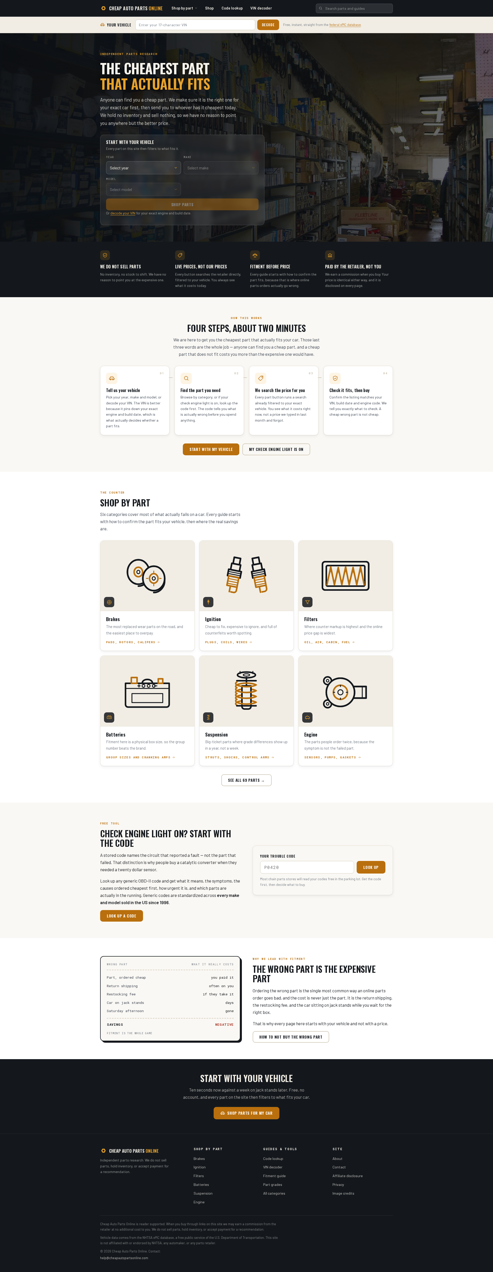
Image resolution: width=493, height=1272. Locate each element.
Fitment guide (274, 1176)
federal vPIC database (345, 25)
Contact (339, 1167)
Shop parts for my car (249, 1113)
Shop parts (182, 204)
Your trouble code (278, 856)
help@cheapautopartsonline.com (124, 1258)
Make (188, 157)
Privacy (338, 1184)
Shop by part (182, 8)
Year (110, 157)
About (338, 1158)
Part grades (272, 1184)
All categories (274, 1193)
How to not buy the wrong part (291, 1037)
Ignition (200, 1167)
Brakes (199, 1158)
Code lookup (232, 8)
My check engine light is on (276, 449)
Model (111, 179)
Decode (268, 24)
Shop (209, 8)
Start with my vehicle (211, 449)
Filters (199, 1176)
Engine (199, 1202)
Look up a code (121, 916)
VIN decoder (261, 8)
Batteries (201, 1184)
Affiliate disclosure (348, 1176)
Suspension (203, 1193)
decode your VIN (122, 213)
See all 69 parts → (246, 780)
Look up (371, 867)
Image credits (343, 1193)
